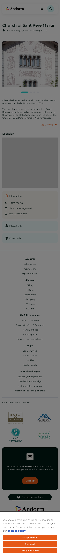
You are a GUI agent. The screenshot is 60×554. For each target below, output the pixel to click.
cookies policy (17, 530)
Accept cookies (30, 537)
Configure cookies (30, 550)
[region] (30, 532)
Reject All (30, 544)
